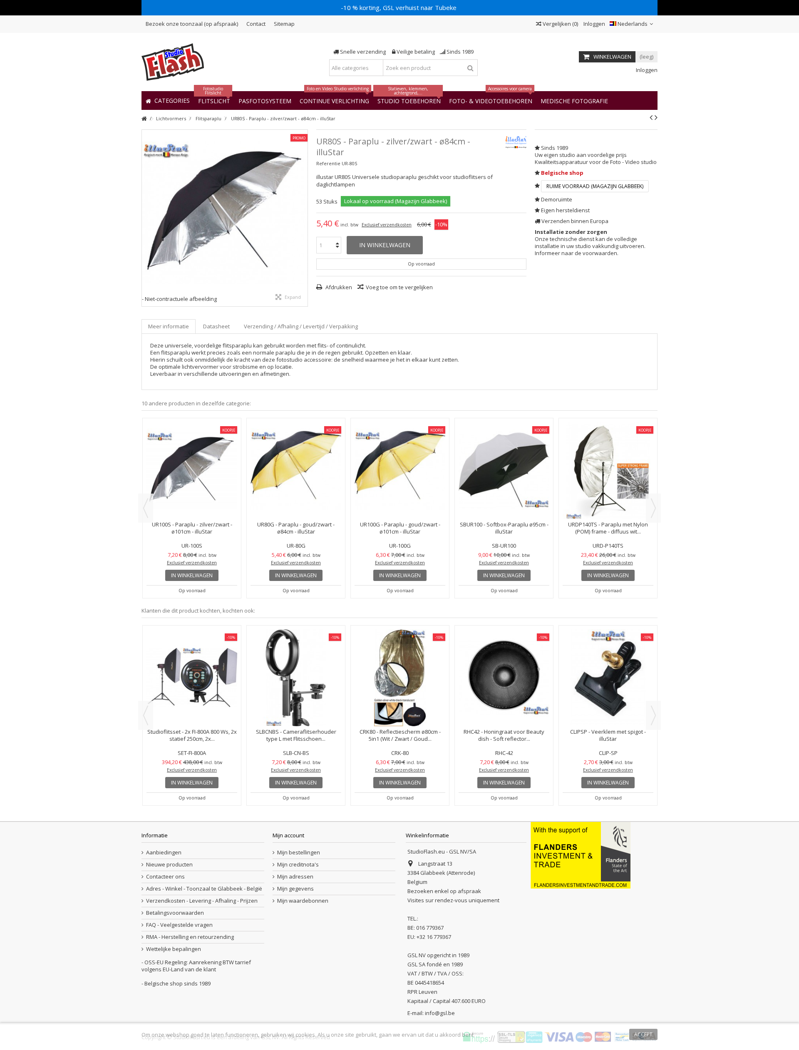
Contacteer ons (165, 876)
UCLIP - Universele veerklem (296, 659)
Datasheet (216, 326)
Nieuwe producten (169, 864)
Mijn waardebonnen (302, 900)
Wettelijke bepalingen (173, 949)
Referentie (328, 163)
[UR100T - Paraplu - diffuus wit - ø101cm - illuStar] (296, 470)
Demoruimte (556, 199)
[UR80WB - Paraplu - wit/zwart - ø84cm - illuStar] (400, 470)
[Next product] (656, 117)
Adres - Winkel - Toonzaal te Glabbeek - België (204, 888)
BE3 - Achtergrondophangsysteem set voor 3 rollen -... (192, 663)
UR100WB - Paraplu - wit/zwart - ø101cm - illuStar (504, 528)
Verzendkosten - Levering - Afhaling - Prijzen (202, 900)
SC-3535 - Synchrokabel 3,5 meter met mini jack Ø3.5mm (504, 663)
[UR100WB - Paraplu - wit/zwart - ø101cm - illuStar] (504, 470)
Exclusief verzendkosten (387, 225)
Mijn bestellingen (298, 852)
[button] (574, 100)
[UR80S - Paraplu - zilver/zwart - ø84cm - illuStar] (225, 212)
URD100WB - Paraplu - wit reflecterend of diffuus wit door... (608, 528)
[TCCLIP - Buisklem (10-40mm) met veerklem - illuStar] (608, 641)
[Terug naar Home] (143, 119)
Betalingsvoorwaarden (175, 912)
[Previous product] (651, 117)
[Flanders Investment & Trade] (580, 855)
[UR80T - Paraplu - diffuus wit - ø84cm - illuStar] (191, 470)
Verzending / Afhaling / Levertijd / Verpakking (301, 326)
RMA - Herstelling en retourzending (190, 937)
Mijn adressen (295, 876)
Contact (256, 23)
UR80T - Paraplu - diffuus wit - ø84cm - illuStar (191, 528)
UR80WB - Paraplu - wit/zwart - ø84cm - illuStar (400, 528)
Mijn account (288, 835)
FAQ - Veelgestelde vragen (179, 924)
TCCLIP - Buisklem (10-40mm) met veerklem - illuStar (608, 663)
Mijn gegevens (295, 888)
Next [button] (653, 508)
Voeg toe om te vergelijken (399, 287)
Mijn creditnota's (298, 864)
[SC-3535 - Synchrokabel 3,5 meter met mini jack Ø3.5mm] (504, 641)
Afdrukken (338, 287)
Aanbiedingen (163, 852)
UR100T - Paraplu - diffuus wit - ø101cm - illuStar (296, 528)
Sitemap (284, 23)
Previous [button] (145, 508)
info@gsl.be (440, 1013)
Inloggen (593, 23)
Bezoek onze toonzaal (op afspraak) (192, 23)
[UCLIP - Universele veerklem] (296, 641)
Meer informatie (168, 326)
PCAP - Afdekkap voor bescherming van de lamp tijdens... (399, 663)
